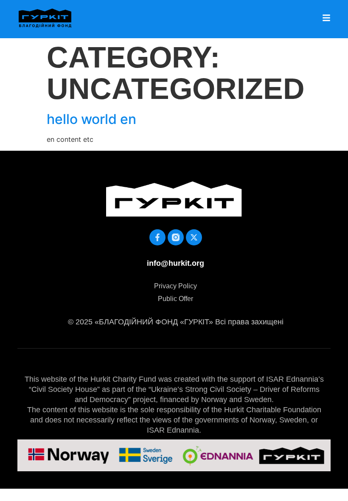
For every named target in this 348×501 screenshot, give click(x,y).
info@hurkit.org (175, 263)
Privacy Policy (175, 286)
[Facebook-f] (157, 237)
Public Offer (175, 298)
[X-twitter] (194, 237)
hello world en (91, 119)
